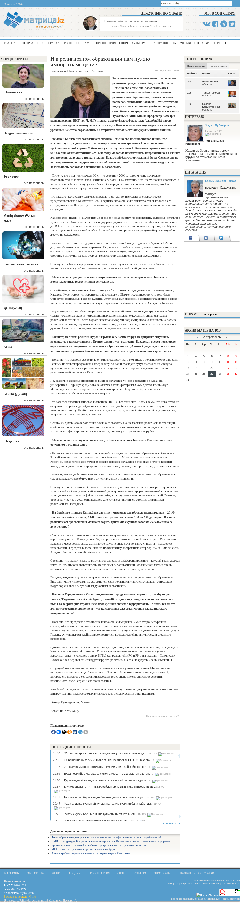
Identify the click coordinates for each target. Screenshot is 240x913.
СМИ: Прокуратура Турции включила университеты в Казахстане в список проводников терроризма (111, 841)
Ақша (8, 347)
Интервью (97, 71)
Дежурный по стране (161, 13)
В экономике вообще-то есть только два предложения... (131, 20)
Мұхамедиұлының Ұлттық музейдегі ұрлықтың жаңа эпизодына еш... (110, 786)
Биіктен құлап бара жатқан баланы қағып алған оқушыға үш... (105, 797)
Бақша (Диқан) (15, 394)
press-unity (72, 711)
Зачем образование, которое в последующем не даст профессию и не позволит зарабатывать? (106, 837)
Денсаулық (13, 308)
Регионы (219, 43)
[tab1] (191, 238)
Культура (138, 43)
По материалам (218, 66)
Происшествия (104, 43)
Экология (11, 176)
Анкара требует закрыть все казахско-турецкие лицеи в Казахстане (91, 853)
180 (189, 104)
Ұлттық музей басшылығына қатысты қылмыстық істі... (100, 814)
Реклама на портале (15, 896)
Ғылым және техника (21, 264)
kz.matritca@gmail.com (20, 893)
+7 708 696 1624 (16, 885)
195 (189, 92)
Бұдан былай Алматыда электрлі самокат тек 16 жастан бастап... (107, 773)
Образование (159, 43)
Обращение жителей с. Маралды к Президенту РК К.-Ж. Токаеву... (108, 760)
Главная (10, 43)
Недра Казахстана (18, 133)
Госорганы (29, 43)
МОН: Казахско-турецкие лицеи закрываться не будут (83, 849)
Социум (82, 43)
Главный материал (79, 71)
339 (189, 81)
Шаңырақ (11, 441)
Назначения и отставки (190, 43)
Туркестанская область (211, 94)
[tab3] (221, 238)
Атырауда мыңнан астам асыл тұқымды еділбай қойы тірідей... (106, 767)
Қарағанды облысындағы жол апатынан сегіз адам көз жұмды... (106, 780)
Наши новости (58, 71)
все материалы (34, 98)
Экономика (50, 43)
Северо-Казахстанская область (211, 107)
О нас (32, 896)
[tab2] (206, 238)
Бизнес (68, 43)
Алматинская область (210, 83)
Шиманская (13, 92)
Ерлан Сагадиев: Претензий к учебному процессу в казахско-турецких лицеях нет (99, 845)
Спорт (123, 43)
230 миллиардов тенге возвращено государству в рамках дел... (106, 753)
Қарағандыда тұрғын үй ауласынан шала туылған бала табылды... (108, 803)
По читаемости (196, 66)
